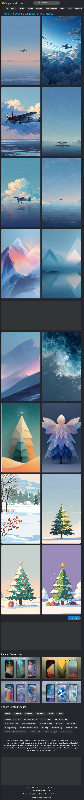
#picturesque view (11, 723)
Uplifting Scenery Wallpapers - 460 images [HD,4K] (12, 3)
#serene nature (66, 732)
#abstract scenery (30, 719)
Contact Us (46, 788)
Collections (78, 8)
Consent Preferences (52, 794)
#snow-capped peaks (12, 719)
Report (53, 788)
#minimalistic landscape (29, 728)
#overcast (59, 723)
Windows (17, 714)
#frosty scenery (10, 728)
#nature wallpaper (50, 732)
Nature (13, 8)
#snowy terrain (71, 728)
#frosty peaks (46, 719)
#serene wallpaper (61, 719)
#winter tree (71, 723)
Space (62, 8)
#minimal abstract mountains (15, 732)
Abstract (21, 8)
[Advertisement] (41, 315)
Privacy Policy (28, 794)
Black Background (51, 8)
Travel (70, 8)
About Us (46, 790)
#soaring (45, 728)
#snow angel (35, 732)
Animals (30, 8)
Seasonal (28, 714)
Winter (51, 714)
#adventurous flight (29, 723)
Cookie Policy (39, 794)
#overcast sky (57, 728)
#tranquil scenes (46, 723)
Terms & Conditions (34, 788)
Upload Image (37, 790)
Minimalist (39, 8)
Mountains (40, 714)
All (7, 8)
